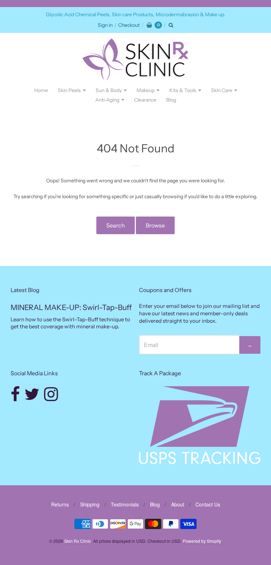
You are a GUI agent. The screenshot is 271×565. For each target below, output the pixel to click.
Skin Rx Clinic (77, 541)
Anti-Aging (107, 100)
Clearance (145, 100)
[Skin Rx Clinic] (135, 59)
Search (115, 225)
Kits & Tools (182, 90)
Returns (60, 504)
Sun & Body (109, 90)
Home (41, 90)
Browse (155, 225)
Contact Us (207, 504)
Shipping (90, 504)
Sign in (105, 25)
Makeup (146, 90)
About (177, 504)
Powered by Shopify (202, 541)
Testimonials (125, 504)
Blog (171, 100)
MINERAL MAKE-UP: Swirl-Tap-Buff (71, 307)
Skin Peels (69, 90)
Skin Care (221, 90)
